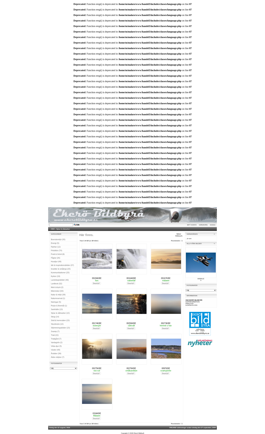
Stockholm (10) (57, 324)
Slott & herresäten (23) (60, 320)
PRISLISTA (190, 303)
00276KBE (131, 368)
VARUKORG (203, 225)
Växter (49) (55, 350)
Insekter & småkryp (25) (61, 269)
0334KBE (97, 413)
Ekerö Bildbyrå (139, 433)
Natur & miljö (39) (58, 295)
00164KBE (131, 278)
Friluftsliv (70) (56, 250)
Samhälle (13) (57, 309)
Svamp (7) (55, 331)
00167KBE (166, 278)
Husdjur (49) (56, 262)
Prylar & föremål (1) (59, 306)
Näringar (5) (56, 302)
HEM (52, 229)
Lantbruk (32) (56, 284)
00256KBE (131, 323)
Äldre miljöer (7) (57, 357)
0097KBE (166, 368)
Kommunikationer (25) (60, 273)
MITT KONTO (192, 225)
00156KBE (97, 278)
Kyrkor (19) (55, 276)
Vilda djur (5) (56, 346)
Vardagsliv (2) (56, 342)
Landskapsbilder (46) (60, 280)
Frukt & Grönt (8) (58, 254)
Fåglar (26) (55, 258)
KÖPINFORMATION (193, 302)
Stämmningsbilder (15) (60, 328)
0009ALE (201, 279)
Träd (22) (55, 335)
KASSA (212, 225)
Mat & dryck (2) (57, 287)
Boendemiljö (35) (58, 239)
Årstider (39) (56, 353)
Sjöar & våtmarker (63, 229)
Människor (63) (57, 291)
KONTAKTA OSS (191, 305)
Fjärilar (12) (56, 247)
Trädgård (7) (56, 339)
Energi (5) (55, 243)
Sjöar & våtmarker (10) (60, 313)
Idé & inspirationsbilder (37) (62, 265)
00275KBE (97, 368)
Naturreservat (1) (58, 298)
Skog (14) (55, 317)
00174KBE (97, 323)
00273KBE (166, 323)
